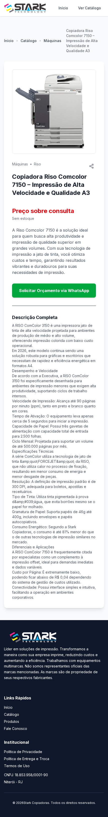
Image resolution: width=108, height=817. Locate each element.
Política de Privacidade (23, 752)
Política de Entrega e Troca (26, 759)
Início (63, 8)
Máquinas (52, 41)
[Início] (25, 8)
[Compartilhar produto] (91, 166)
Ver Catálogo (89, 8)
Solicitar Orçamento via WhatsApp (54, 290)
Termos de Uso (17, 766)
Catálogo (29, 41)
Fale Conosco (15, 728)
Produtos (11, 721)
